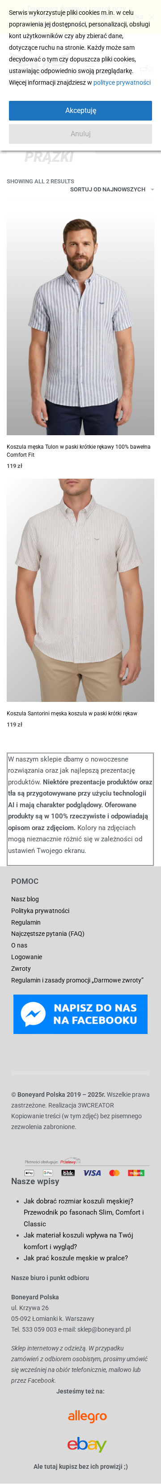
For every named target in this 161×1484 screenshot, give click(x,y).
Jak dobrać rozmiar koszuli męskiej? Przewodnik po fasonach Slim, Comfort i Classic (84, 1212)
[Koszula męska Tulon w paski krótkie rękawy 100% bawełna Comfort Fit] (80, 323)
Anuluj (81, 134)
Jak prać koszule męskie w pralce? (76, 1258)
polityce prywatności (122, 82)
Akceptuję (80, 110)
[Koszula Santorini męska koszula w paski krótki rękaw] (80, 590)
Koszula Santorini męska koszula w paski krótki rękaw (72, 713)
